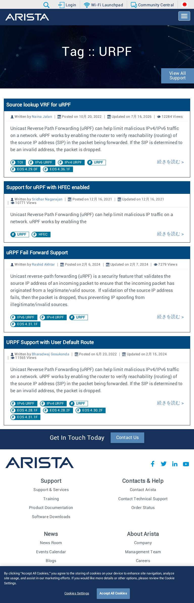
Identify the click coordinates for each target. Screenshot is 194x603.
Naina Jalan (42, 117)
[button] (47, 5)
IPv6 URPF (43, 162)
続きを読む (169, 162)
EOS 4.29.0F (27, 169)
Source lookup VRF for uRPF (38, 104)
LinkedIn (175, 464)
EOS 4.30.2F (92, 410)
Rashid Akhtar (43, 264)
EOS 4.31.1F (27, 324)
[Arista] (27, 17)
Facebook (153, 464)
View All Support (177, 75)
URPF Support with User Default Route (50, 342)
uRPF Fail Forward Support (37, 252)
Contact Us (127, 437)
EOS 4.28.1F (27, 410)
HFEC (43, 234)
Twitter (164, 464)
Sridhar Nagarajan (47, 199)
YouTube (186, 464)
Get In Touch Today (77, 438)
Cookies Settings (76, 593)
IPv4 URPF (73, 162)
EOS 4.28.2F (60, 410)
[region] (97, 584)
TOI (20, 162)
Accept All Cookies (113, 593)
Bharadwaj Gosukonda (50, 354)
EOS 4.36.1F (60, 169)
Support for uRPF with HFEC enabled (48, 187)
